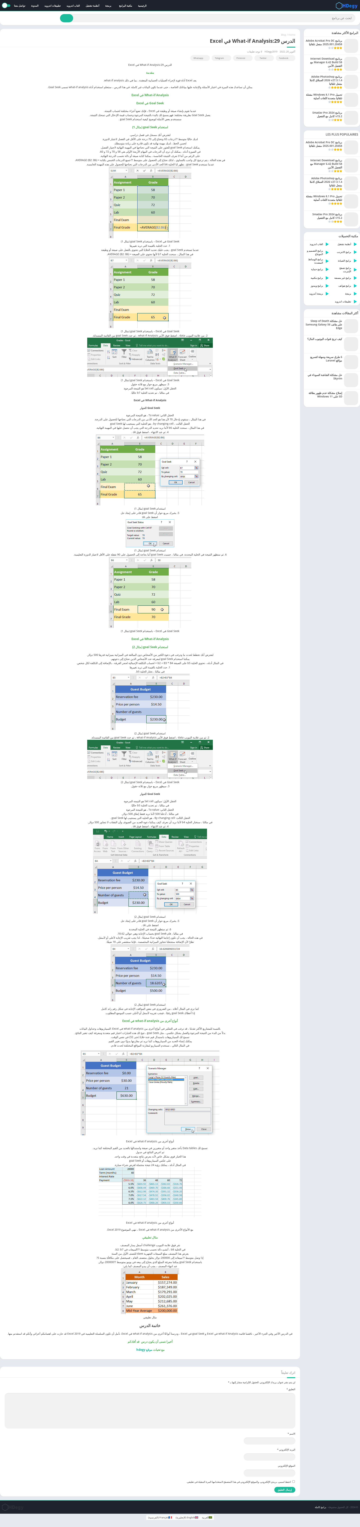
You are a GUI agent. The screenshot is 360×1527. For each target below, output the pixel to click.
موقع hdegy (144, 1350)
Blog (283, 34)
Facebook (283, 58)
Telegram (219, 58)
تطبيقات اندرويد (52, 5)
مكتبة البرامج (125, 5)
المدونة (35, 5)
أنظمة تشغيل (92, 5)
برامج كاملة (320, 1507)
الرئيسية (142, 5)
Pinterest (240, 58)
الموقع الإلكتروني (286, 1465)
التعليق (290, 1389)
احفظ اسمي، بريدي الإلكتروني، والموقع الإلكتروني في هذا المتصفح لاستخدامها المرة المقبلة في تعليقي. (239, 1482)
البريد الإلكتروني (286, 1449)
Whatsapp (198, 58)
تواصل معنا (19, 5)
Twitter (263, 58)
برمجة (108, 5)
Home (291, 34)
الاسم (291, 1433)
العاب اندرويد (73, 5)
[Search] (66, 18)
